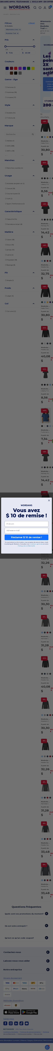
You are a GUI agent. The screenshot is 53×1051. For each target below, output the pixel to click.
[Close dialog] (49, 500)
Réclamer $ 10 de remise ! (26, 537)
